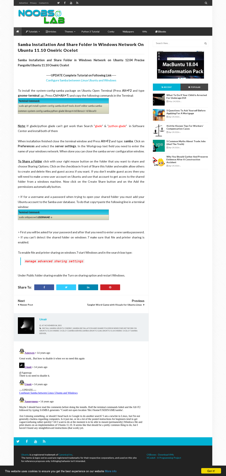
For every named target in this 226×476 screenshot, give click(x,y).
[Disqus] (81, 388)
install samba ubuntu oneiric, (57, 328)
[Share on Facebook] (44, 287)
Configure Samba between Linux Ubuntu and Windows (81, 80)
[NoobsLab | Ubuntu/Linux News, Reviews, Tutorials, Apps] (43, 16)
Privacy (33, 3)
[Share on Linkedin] (88, 287)
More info (110, 471)
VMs (144, 31)
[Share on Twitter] (66, 287)
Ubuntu (25, 454)
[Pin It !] (110, 287)
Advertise (23, 3)
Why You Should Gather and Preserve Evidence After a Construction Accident (187, 159)
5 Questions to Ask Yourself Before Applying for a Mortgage (185, 112)
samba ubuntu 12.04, (92, 331)
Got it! (211, 471)
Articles (52, 31)
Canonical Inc (65, 454)
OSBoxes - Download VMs (160, 454)
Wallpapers (128, 31)
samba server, (75, 331)
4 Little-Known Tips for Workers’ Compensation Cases (184, 127)
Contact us (44, 3)
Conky (111, 31)
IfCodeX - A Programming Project (164, 457)
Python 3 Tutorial (90, 31)
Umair (43, 319)
